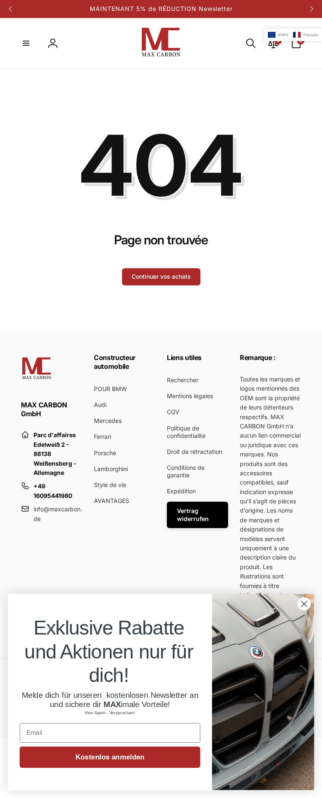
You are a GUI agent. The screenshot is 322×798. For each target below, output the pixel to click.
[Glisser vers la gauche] (11, 9)
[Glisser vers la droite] (311, 9)
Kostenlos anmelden (110, 757)
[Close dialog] (304, 604)
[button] (26, 43)
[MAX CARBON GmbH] (36, 382)
